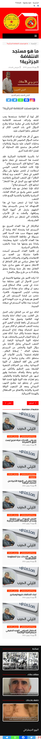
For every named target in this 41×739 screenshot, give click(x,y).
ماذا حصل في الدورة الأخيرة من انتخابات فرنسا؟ (22, 482)
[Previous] (7, 686)
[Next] (34, 661)
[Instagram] (32, 100)
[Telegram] (14, 100)
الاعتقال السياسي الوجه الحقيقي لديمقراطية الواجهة (21, 631)
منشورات (32, 477)
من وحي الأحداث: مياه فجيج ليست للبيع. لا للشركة (20, 441)
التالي (9, 403)
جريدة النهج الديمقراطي (28, 436)
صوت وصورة (27, 2)
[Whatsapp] (20, 100)
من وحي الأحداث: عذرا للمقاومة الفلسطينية (21, 557)
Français (18, 2)
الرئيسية (36, 2)
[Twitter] (8, 100)
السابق (31, 403)
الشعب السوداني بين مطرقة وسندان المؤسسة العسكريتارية (21, 520)
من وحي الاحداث (13, 67)
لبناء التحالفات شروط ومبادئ (23, 594)
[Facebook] (26, 100)
